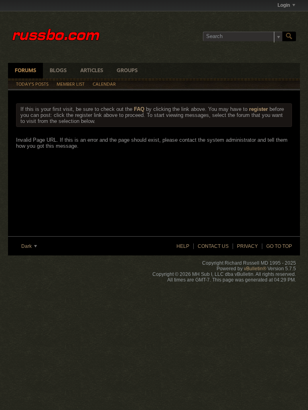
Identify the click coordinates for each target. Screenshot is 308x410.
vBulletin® (255, 268)
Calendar (104, 84)
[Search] (289, 36)
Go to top (279, 246)
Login (284, 5)
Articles (91, 70)
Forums (25, 70)
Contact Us (213, 246)
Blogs (58, 70)
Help (182, 246)
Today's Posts (32, 84)
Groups (127, 70)
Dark (27, 246)
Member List (71, 84)
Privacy (247, 246)
